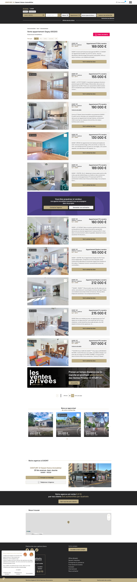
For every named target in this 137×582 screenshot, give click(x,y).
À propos (71, 567)
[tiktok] (36, 550)
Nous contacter (73, 571)
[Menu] (130, 2)
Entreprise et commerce (76, 562)
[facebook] (27, 550)
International (72, 569)
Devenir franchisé (74, 560)
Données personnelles (75, 580)
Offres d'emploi (73, 558)
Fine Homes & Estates (75, 564)
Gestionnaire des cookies (104, 580)
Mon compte (121, 2)
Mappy (41, 534)
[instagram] (32, 550)
